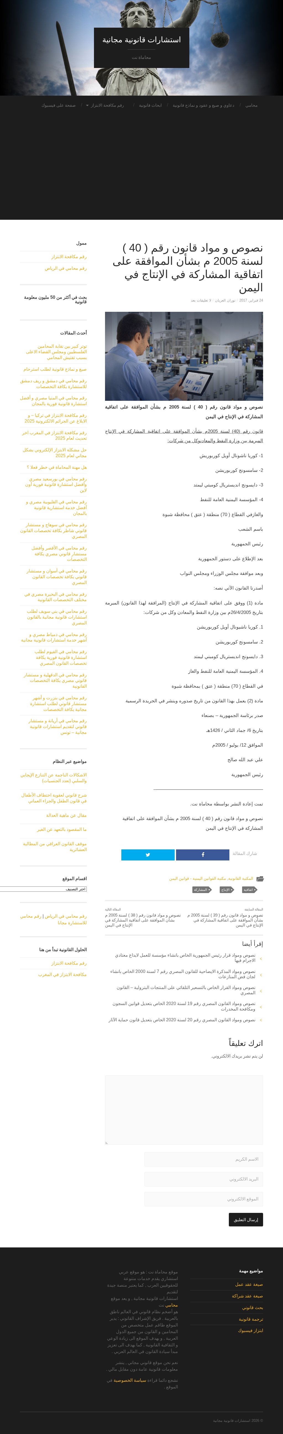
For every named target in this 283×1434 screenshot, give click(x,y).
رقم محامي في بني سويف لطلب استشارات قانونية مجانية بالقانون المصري (57, 617)
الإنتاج (225, 890)
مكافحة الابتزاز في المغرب (62, 974)
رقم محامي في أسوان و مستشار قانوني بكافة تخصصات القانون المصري (57, 577)
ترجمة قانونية (251, 1319)
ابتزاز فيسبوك (250, 1330)
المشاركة (200, 890)
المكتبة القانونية (240, 878)
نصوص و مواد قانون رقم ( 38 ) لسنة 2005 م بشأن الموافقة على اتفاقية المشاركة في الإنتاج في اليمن (143, 918)
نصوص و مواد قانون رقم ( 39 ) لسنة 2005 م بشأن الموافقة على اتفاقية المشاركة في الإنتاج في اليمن (225, 918)
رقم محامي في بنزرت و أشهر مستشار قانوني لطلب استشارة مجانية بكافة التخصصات (58, 703)
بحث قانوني (252, 1307)
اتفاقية (248, 890)
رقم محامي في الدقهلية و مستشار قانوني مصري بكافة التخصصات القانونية (55, 680)
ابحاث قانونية (150, 105)
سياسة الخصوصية (130, 1380)
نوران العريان (225, 300)
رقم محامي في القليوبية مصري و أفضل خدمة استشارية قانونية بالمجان (56, 507)
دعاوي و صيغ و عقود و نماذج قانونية (203, 105)
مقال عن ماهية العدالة (66, 815)
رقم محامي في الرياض (66, 268)
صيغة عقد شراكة (247, 1296)
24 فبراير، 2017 (251, 300)
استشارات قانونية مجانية (141, 39)
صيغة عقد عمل (249, 1284)
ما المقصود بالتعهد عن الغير (62, 829)
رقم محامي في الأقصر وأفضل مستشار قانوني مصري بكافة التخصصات (59, 554)
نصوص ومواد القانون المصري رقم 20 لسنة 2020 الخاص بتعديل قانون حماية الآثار (182, 1019)
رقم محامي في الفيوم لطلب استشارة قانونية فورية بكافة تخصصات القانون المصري (61, 657)
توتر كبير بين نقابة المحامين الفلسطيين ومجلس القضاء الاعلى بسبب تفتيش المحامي (56, 352)
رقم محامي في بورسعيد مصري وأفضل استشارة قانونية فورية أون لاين (56, 485)
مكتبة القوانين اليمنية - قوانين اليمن (197, 878)
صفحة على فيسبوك (58, 105)
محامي (251, 105)
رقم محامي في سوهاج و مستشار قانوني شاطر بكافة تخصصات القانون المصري (53, 530)
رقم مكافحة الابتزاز (107, 105)
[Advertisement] (141, 181)
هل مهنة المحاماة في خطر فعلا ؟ (57, 467)
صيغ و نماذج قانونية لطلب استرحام (55, 369)
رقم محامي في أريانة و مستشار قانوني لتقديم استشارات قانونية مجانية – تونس (57, 726)
